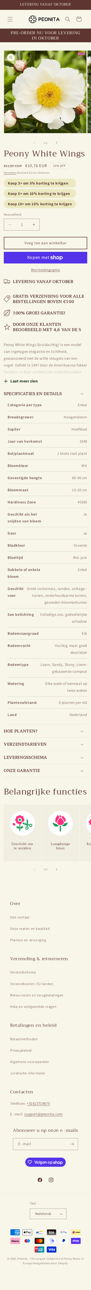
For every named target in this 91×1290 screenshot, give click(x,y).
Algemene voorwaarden (29, 1061)
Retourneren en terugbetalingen (36, 995)
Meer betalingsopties (45, 270)
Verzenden (10, 172)
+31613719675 (38, 1103)
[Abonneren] (72, 1144)
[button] (10, 19)
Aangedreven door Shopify (50, 1263)
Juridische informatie (27, 1073)
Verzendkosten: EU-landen (31, 983)
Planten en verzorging (28, 940)
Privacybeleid (21, 1050)
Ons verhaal (20, 917)
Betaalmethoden (24, 1039)
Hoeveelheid (12, 214)
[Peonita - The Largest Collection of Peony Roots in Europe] (44, 19)
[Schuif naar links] (34, 142)
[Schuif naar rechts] (56, 142)
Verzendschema (23, 972)
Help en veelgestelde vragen (33, 1006)
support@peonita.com (43, 1114)
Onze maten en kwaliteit (30, 928)
